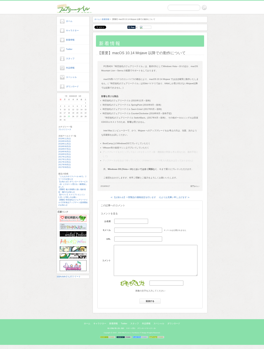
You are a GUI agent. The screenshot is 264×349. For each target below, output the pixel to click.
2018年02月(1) (64, 154)
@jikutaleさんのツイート (69, 276)
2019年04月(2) (64, 141)
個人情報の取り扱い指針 (115, 328)
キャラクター (72, 30)
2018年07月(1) (64, 149)
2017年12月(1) (64, 157)
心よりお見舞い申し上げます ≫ (174, 197)
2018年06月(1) (64, 152)
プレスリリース (64, 129)
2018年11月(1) (64, 144)
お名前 (107, 221)
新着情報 (70, 40)
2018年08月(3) (64, 146)
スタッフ (70, 58)
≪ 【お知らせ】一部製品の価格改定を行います (133, 197)
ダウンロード (72, 86)
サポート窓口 (130, 328)
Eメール (107, 230)
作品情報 (70, 68)
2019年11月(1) (64, 139)
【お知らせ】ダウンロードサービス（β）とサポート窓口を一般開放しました (73, 184)
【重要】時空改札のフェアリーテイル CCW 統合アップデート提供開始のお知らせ (73, 202)
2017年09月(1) (64, 165)
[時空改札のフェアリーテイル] (73, 8)
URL (108, 239)
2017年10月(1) (64, 162)
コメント (106, 260)
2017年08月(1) (64, 167)
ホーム (69, 21)
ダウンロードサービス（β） (147, 328)
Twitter (69, 49)
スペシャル (71, 77)
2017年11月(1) (64, 159)
